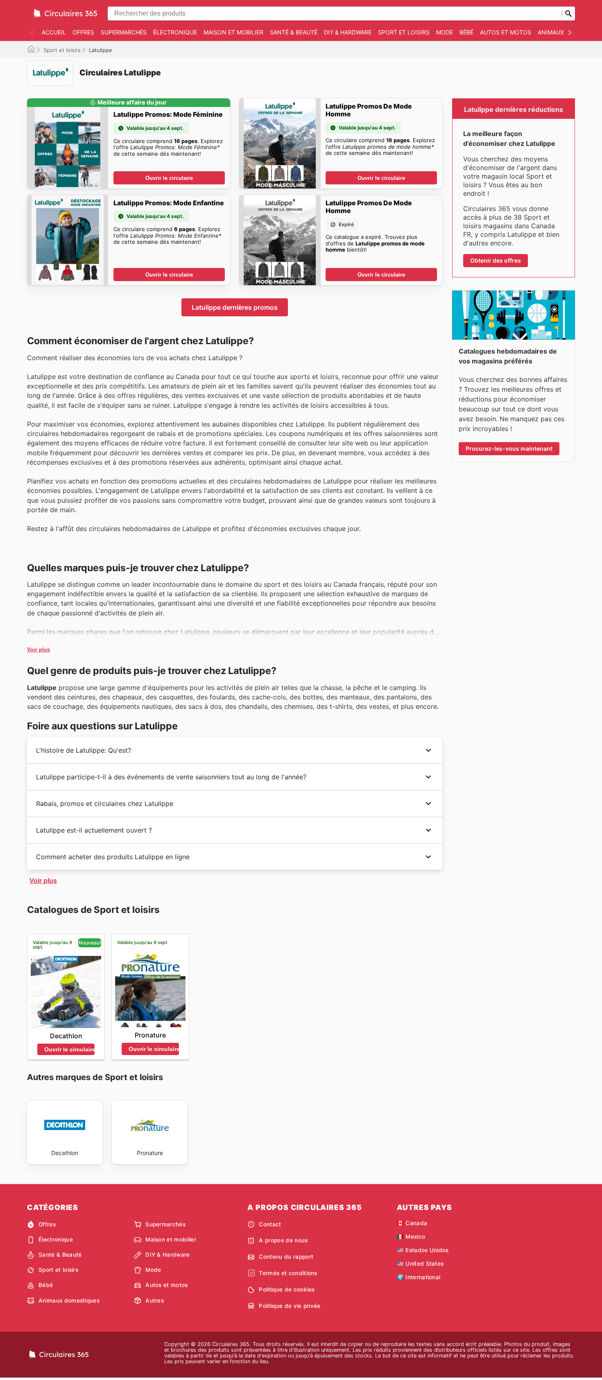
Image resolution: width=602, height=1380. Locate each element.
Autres (154, 1300)
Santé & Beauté (293, 32)
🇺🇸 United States (420, 1263)
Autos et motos (505, 32)
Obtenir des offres (495, 260)
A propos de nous (283, 1240)
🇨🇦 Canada (412, 1223)
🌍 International (419, 1277)
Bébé (466, 32)
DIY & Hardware (347, 32)
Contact (270, 1224)
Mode (444, 32)
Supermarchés (124, 32)
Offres (83, 32)
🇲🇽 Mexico (411, 1236)
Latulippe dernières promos (235, 307)
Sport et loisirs (404, 32)
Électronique (175, 32)
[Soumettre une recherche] (568, 13)
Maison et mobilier (233, 32)
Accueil (54, 32)
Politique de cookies (287, 1289)
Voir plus (38, 650)
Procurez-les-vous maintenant (509, 448)
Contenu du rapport (286, 1256)
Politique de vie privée (289, 1306)
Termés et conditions (288, 1273)
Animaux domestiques (69, 1300)
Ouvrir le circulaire (169, 178)
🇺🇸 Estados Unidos (423, 1250)
